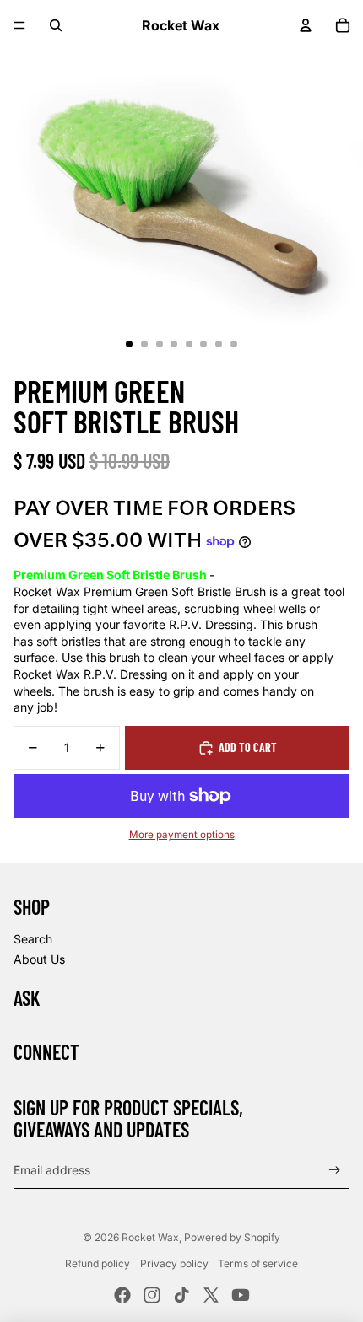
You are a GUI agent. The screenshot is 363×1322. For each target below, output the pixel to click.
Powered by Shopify (232, 1237)
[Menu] (19, 25)
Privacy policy (174, 1263)
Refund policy (97, 1263)
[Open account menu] (305, 25)
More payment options (182, 835)
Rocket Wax (150, 1237)
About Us (39, 959)
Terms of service (258, 1263)
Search (33, 939)
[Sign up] (334, 1170)
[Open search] (55, 25)
